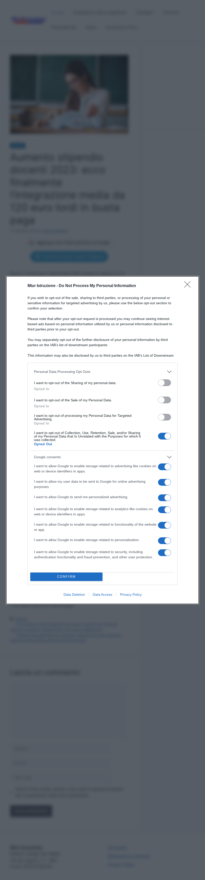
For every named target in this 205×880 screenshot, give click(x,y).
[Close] (189, 286)
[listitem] (102, 371)
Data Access (102, 594)
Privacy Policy (131, 594)
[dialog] (102, 440)
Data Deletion (74, 594)
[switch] (164, 382)
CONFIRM (66, 577)
